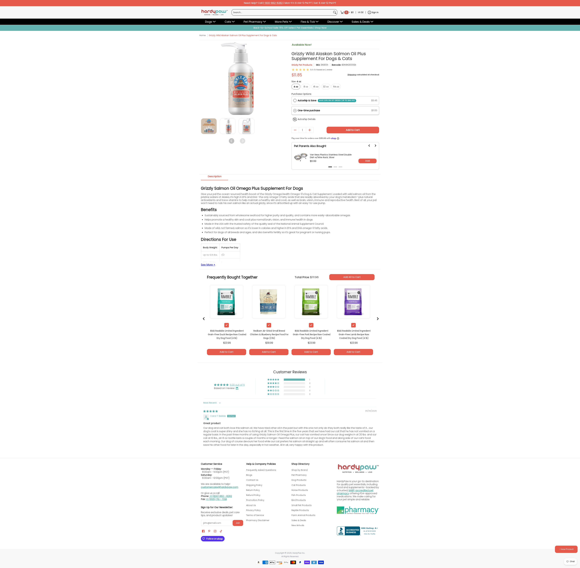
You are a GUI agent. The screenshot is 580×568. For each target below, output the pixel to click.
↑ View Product (566, 549)
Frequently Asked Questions (261, 470)
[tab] (214, 177)
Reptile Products (300, 510)
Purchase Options (301, 94)
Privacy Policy (253, 510)
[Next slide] (374, 146)
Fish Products (299, 495)
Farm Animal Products (303, 515)
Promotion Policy (255, 500)
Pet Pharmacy (299, 475)
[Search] (334, 12)
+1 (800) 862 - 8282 (220, 496)
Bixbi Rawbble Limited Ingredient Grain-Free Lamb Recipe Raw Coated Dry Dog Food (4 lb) (354, 334)
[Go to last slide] (367, 146)
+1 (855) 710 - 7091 (216, 499)
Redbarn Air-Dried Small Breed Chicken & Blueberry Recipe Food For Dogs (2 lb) (269, 334)
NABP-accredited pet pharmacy (355, 492)
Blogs (249, 475)
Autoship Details (307, 119)
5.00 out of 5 (237, 385)
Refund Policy (253, 495)
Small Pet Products (302, 505)
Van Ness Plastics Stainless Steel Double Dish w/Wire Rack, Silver (331, 156)
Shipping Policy (254, 485)
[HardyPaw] (214, 12)
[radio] (294, 100)
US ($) (361, 12)
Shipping (352, 74)
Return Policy (253, 490)
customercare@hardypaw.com (219, 487)
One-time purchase (309, 110)
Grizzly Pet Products (302, 64)
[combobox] (282, 12)
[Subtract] (295, 130)
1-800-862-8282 (273, 3)
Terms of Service (255, 515)
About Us (251, 505)
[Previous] (203, 79)
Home (202, 35)
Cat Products (299, 485)
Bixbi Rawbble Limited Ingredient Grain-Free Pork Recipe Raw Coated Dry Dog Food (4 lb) (311, 334)
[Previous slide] (204, 319)
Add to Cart (353, 130)
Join (238, 522)
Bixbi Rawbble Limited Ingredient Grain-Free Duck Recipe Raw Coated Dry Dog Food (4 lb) (227, 334)
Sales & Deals (299, 520)
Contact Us (252, 480)
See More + (208, 264)
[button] (335, 110)
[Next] (271, 79)
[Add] (309, 130)
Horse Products (300, 490)
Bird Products (299, 500)
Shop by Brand (300, 470)
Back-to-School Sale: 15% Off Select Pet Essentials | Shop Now (290, 27)
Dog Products (299, 480)
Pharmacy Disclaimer (257, 520)
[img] (210, 411)
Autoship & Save (326, 100)
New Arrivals (298, 525)
